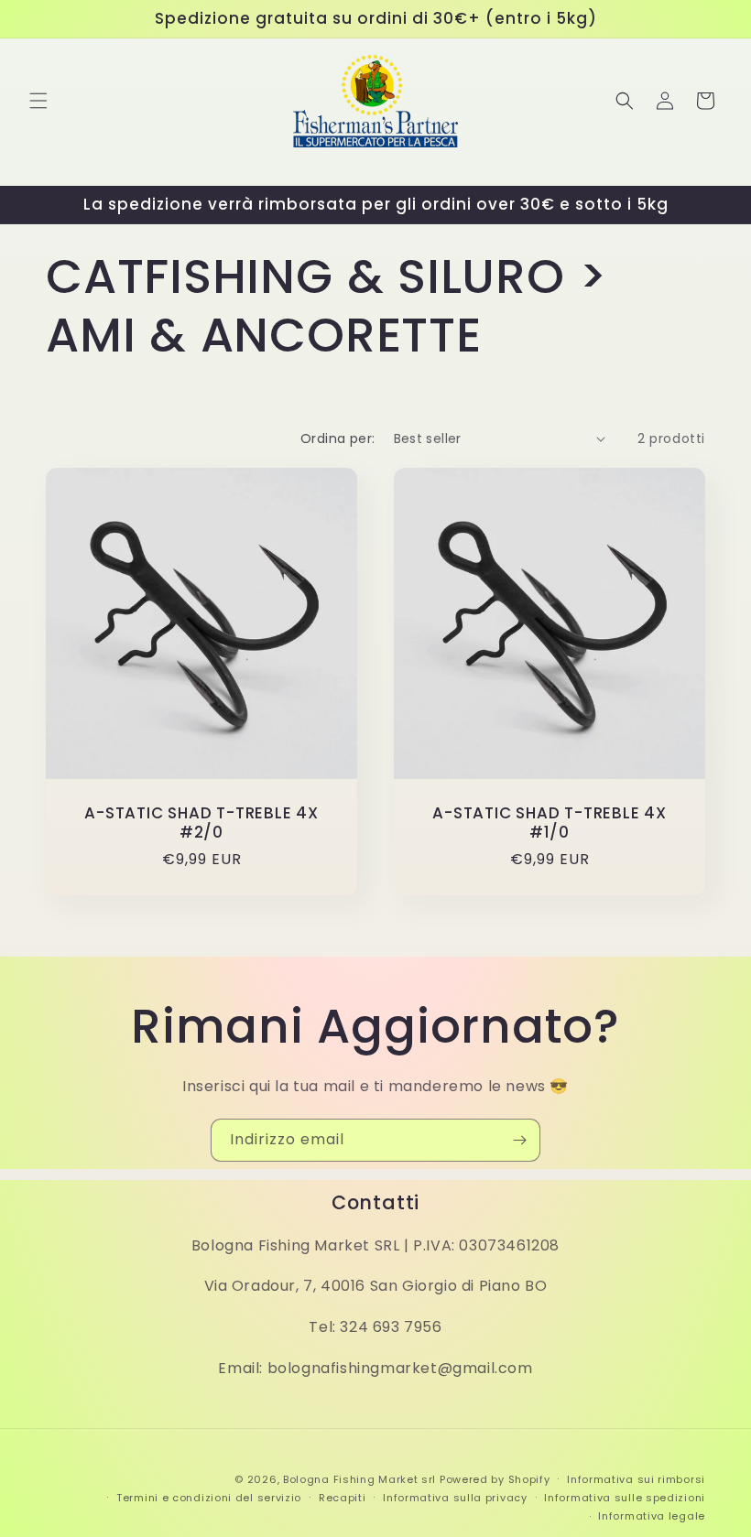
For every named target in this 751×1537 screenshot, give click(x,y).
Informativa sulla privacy (455, 1497)
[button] (38, 101)
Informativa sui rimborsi (636, 1479)
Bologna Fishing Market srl (359, 1479)
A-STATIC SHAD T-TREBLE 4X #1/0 (549, 823)
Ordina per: (337, 438)
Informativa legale (651, 1516)
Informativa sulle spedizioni (624, 1497)
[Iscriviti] (519, 1140)
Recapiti (342, 1497)
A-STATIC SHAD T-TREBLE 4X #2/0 (201, 823)
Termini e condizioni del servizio (208, 1497)
